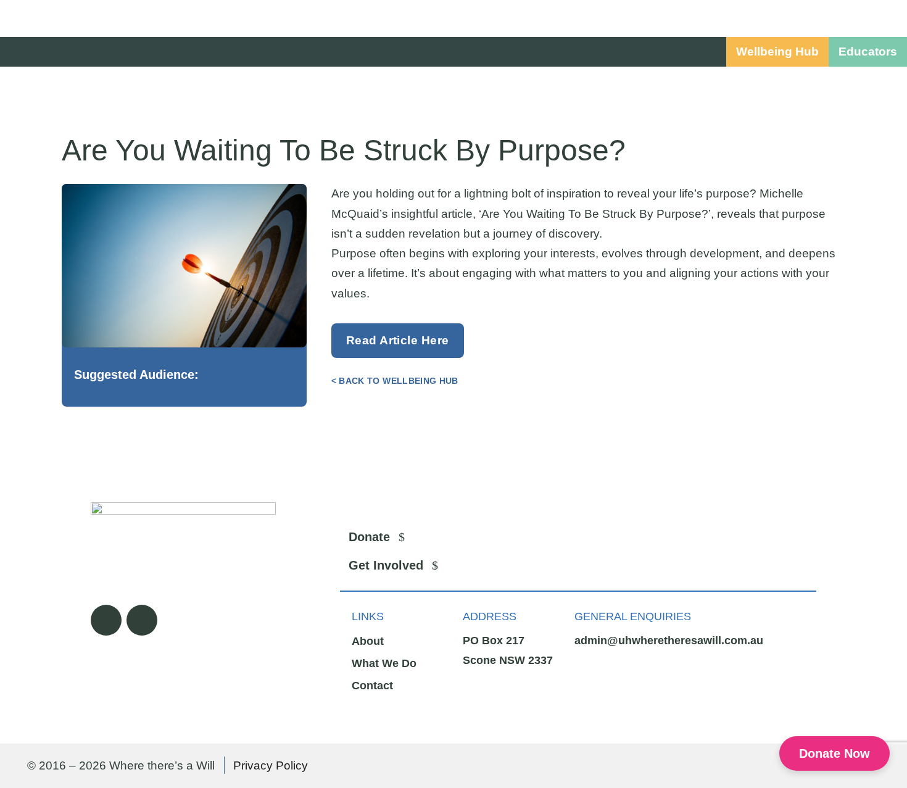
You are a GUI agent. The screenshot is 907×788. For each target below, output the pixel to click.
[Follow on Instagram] (141, 620)
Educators (868, 51)
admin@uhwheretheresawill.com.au (668, 640)
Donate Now (834, 753)
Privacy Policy (270, 765)
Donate (369, 537)
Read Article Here (397, 340)
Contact (372, 685)
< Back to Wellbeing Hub (394, 381)
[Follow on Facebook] (106, 620)
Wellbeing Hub (777, 51)
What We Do (384, 663)
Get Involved (386, 565)
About (368, 641)
